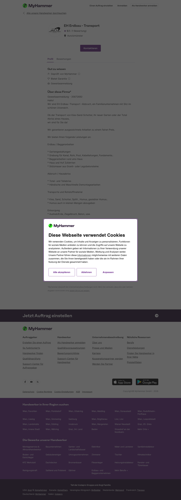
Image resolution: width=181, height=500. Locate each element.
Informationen (84, 255)
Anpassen (108, 272)
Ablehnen (86, 272)
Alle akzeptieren (61, 272)
